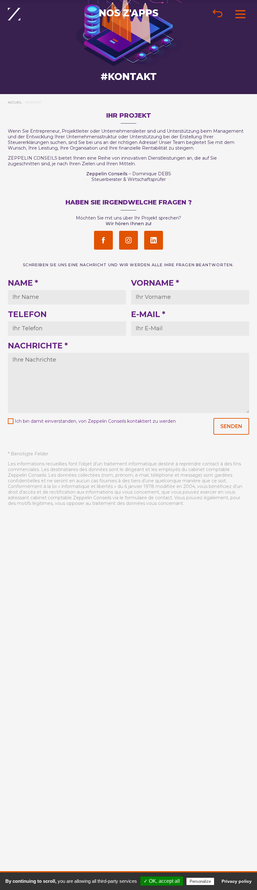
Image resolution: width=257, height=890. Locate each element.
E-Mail (148, 314)
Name (23, 283)
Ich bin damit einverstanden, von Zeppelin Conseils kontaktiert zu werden (95, 421)
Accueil (15, 102)
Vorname (155, 283)
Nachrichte (38, 345)
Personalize (200, 881)
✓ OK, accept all (162, 881)
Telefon (27, 314)
